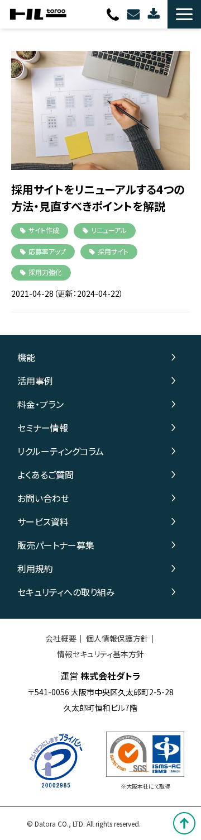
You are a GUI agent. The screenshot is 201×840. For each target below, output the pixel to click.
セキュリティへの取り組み (66, 592)
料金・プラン (40, 404)
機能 (26, 357)
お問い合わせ (135, 14)
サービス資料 (43, 521)
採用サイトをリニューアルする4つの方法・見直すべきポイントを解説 (98, 197)
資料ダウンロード (155, 14)
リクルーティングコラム (60, 451)
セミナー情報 (42, 427)
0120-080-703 (114, 14)
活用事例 (35, 380)
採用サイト (113, 251)
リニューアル (109, 230)
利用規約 (35, 568)
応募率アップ (47, 251)
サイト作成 (43, 230)
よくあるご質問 (45, 474)
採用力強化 (45, 272)
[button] (184, 14)
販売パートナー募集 (55, 545)
